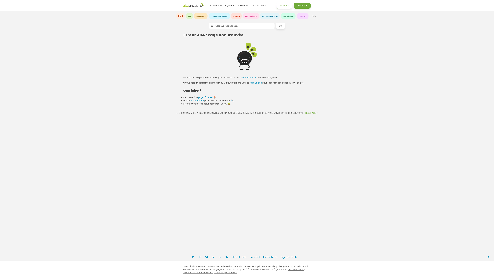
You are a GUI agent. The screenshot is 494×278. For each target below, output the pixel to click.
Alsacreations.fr (296, 269)
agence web (289, 257)
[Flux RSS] (226, 257)
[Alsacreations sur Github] (193, 257)
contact (255, 257)
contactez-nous (248, 77)
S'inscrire (284, 5)
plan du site (239, 257)
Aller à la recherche (47, 4)
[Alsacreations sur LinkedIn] (220, 257)
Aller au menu (7, 4)
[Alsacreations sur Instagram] (213, 257)
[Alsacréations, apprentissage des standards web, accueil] (193, 6)
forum (231, 5)
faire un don (256, 82)
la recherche (197, 100)
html (180, 16)
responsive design (219, 16)
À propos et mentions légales (198, 272)
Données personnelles (225, 272)
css (189, 16)
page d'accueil (205, 97)
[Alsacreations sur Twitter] (206, 257)
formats (303, 16)
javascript (201, 16)
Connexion (302, 5)
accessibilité (251, 16)
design (236, 16)
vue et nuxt (288, 16)
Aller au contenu (25, 4)
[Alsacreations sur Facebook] (200, 257)
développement (270, 16)
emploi (244, 5)
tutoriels (217, 5)
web (314, 16)
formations (260, 5)
